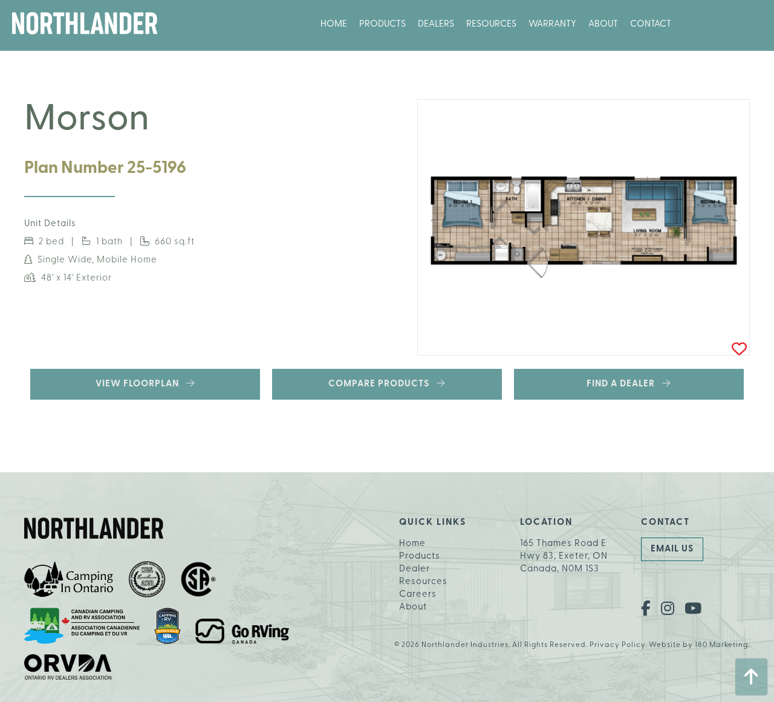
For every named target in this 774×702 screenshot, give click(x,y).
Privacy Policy (617, 645)
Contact (650, 24)
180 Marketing (721, 645)
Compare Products (382, 384)
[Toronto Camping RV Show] (167, 628)
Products (382, 24)
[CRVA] (147, 581)
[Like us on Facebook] (646, 609)
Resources (491, 24)
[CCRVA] (82, 628)
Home (333, 24)
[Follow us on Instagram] (668, 609)
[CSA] (198, 581)
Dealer (414, 569)
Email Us (672, 549)
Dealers (436, 24)
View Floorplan (141, 384)
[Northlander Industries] (84, 25)
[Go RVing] (242, 633)
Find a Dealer (624, 384)
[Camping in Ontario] (69, 581)
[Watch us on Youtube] (693, 609)
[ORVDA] (68, 669)
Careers (418, 594)
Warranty (552, 24)
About (603, 24)
